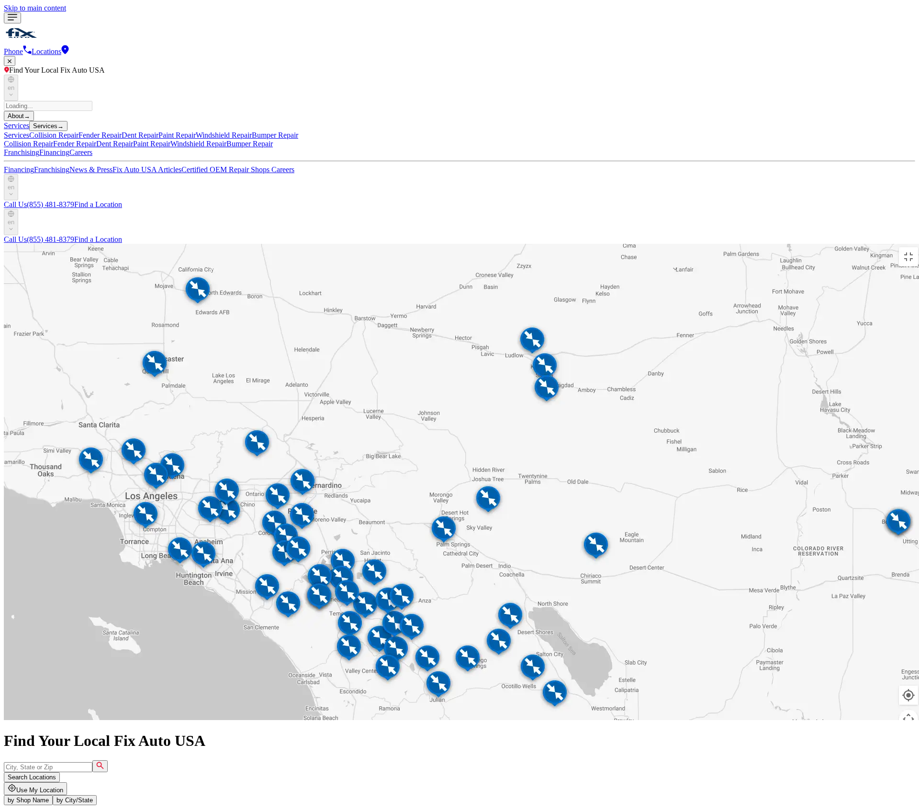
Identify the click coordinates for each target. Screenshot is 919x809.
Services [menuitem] (16, 135)
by (28, 800)
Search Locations (32, 777)
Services (16, 125)
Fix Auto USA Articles (146, 169)
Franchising (21, 152)
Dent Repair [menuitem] (140, 135)
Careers (80, 152)
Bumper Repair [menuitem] (275, 135)
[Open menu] (12, 17)
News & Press (90, 169)
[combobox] (48, 767)
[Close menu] (9, 61)
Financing (54, 152)
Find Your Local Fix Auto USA (57, 70)
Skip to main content (35, 8)
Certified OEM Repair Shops (226, 169)
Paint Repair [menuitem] (177, 135)
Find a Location (98, 204)
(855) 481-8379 (39, 204)
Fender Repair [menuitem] (100, 135)
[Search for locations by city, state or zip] (100, 766)
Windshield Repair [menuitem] (224, 135)
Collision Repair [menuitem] (53, 135)
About (19, 116)
